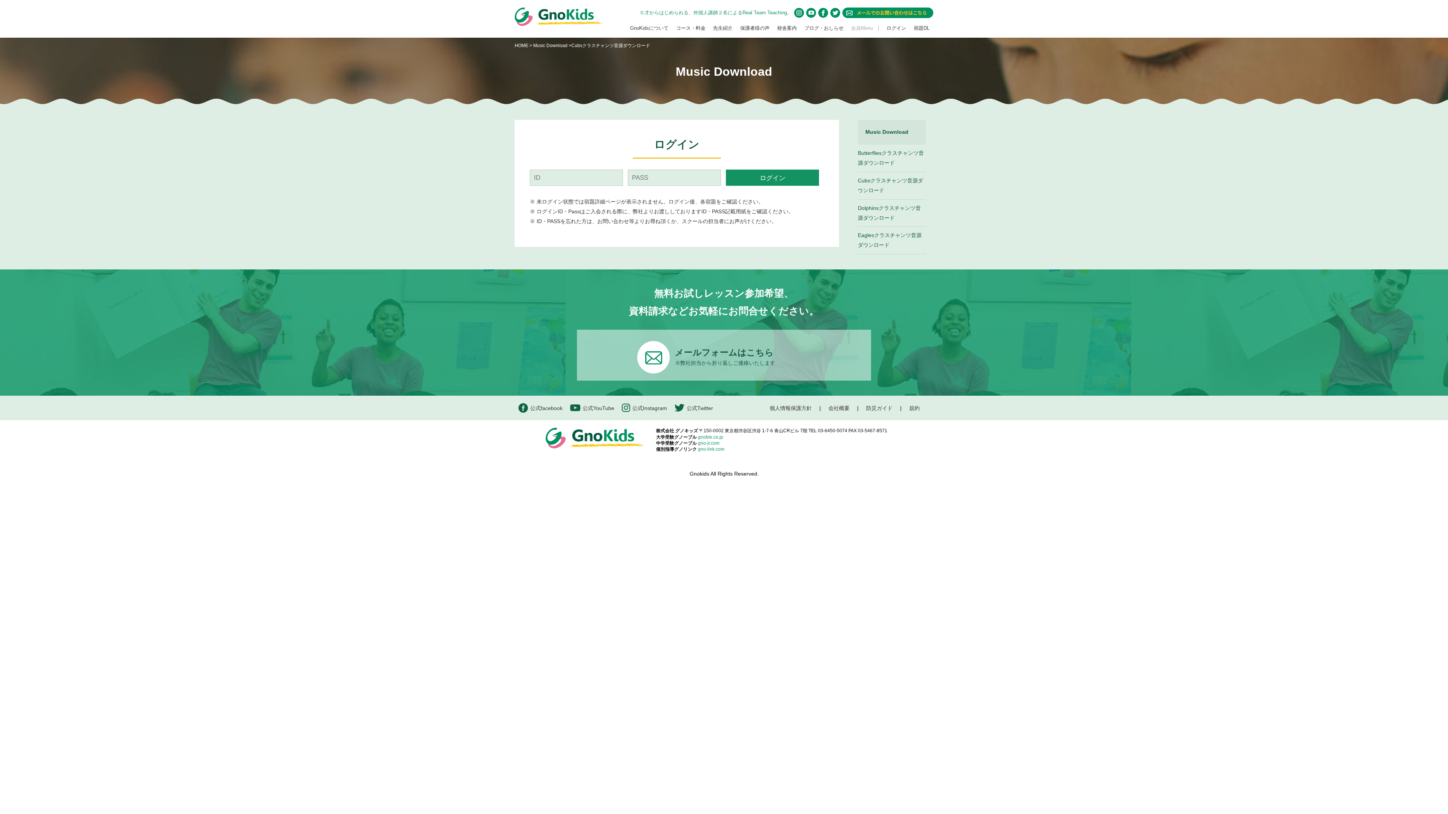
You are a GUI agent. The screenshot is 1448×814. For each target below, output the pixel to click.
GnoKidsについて (649, 28)
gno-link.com (711, 449)
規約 (914, 408)
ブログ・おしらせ (824, 28)
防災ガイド (879, 408)
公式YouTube (598, 408)
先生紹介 (723, 28)
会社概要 (839, 408)
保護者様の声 (755, 28)
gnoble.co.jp (710, 437)
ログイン (896, 28)
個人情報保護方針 (791, 408)
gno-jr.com (708, 443)
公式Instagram (649, 408)
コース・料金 (691, 28)
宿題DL (922, 28)
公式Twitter (700, 408)
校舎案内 (787, 28)
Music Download (550, 45)
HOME (521, 45)
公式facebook (546, 408)
